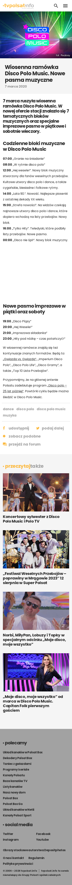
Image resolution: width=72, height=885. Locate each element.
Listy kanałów (12, 787)
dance (8, 409)
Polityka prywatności (18, 864)
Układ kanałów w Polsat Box (22, 752)
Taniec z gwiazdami (17, 764)
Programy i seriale (16, 769)
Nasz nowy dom (14, 792)
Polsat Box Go (12, 804)
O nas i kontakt (13, 858)
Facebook (43, 834)
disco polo (25, 409)
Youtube (42, 840)
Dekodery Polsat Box (17, 758)
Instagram (11, 840)
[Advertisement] (36, 273)
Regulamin (36, 858)
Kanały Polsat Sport (17, 815)
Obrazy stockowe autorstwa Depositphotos (34, 850)
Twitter (8, 834)
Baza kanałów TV (15, 781)
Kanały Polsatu (14, 775)
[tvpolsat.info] (18, 8)
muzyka (10, 415)
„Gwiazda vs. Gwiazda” (19, 359)
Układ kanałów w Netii (18, 810)
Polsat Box (10, 798)
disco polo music (51, 409)
